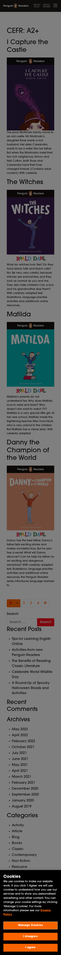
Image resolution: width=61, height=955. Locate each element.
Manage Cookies (30, 925)
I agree (30, 947)
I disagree (30, 936)
